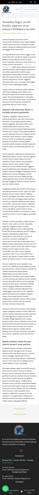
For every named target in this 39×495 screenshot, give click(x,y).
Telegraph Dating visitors (12, 33)
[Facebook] (30, 2)
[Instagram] (34, 2)
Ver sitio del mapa (7, 462)
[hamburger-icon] (17, 9)
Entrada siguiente (19, 414)
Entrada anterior (19, 409)
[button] (5, 488)
